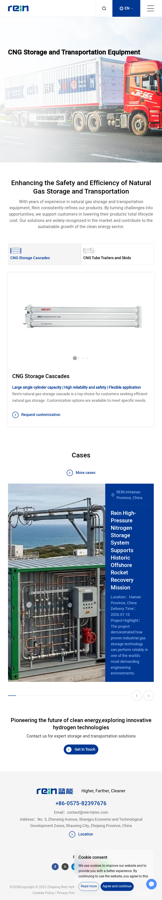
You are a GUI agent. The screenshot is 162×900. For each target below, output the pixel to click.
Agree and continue (117, 886)
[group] (81, 583)
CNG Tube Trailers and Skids (107, 258)
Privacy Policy (67, 893)
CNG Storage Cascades (30, 258)
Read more (89, 886)
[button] (75, 358)
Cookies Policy (43, 893)
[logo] (18, 8)
